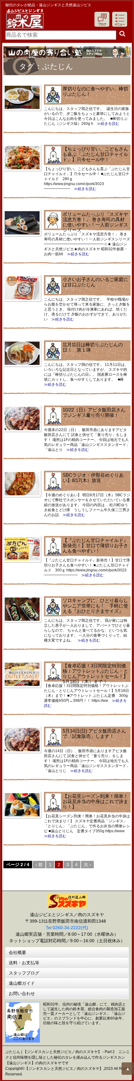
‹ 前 (39, 864)
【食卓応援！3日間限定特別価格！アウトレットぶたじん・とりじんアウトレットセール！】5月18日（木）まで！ (95, 673)
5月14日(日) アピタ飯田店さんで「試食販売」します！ (94, 733)
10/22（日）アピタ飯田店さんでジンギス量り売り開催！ (94, 412)
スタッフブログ (24, 972)
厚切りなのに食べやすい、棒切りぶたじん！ (95, 91)
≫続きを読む (106, 123)
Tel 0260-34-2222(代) (67, 927)
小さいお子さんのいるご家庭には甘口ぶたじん (95, 282)
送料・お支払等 (24, 962)
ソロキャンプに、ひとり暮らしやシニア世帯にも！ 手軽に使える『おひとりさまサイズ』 (95, 606)
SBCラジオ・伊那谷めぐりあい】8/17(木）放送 (93, 477)
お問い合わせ (22, 993)
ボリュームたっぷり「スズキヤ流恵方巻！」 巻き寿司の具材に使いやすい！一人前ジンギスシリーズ (95, 222)
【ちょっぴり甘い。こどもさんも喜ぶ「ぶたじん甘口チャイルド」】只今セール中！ (95, 154)
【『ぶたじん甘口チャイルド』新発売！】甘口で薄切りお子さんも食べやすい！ (95, 545)
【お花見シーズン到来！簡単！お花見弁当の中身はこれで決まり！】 (95, 801)
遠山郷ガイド (22, 983)
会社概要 (17, 952)
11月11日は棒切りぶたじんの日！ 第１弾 (93, 347)
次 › (87, 864)
